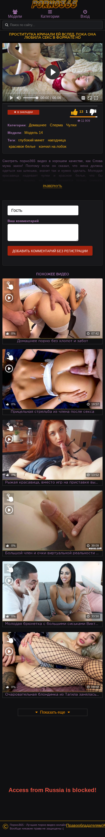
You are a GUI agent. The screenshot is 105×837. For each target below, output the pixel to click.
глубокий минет (31, 140)
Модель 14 (33, 132)
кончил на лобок (52, 146)
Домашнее (37, 125)
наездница (57, 140)
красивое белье (22, 146)
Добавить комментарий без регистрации (50, 251)
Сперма (56, 125)
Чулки (71, 125)
